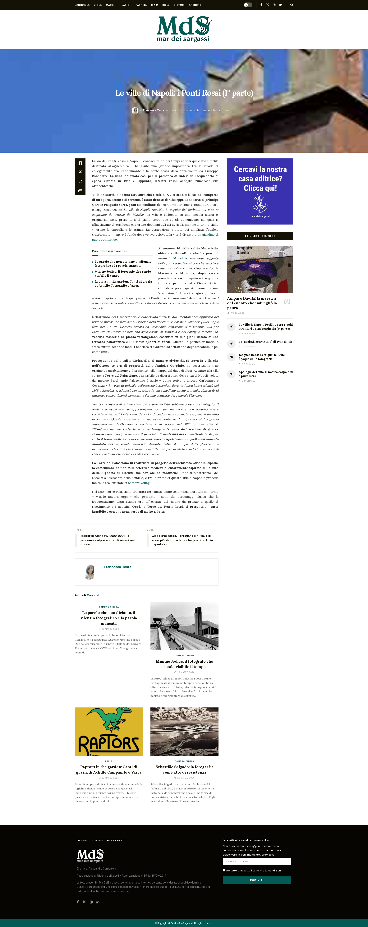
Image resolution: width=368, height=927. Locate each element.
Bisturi (179, 5)
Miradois (180, 258)
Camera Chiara (109, 607)
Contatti (97, 840)
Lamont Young (139, 483)
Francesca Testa (153, 110)
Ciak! (154, 5)
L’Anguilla (82, 5)
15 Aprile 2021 (179, 110)
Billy (166, 5)
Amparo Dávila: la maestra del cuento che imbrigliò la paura (252, 303)
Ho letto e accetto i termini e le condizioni (253, 870)
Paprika (141, 5)
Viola (98, 5)
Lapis (125, 5)
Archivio (195, 5)
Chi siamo (82, 840)
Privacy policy (116, 840)
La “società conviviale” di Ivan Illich (265, 341)
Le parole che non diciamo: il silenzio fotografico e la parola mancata (108, 618)
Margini (111, 5)
